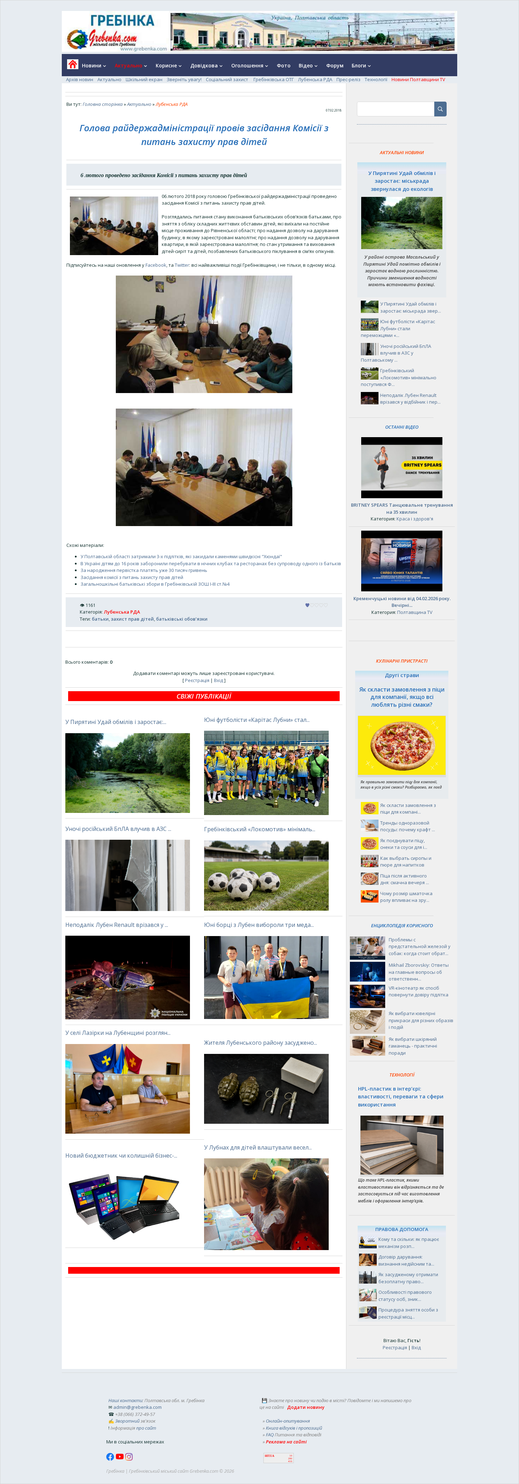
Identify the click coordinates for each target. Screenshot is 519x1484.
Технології (376, 79)
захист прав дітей (132, 619)
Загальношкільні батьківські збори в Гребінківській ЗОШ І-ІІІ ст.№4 (154, 584)
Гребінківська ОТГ (273, 79)
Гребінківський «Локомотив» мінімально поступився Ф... (398, 377)
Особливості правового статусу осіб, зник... (405, 1295)
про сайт (146, 1428)
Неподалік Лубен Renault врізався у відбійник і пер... (410, 398)
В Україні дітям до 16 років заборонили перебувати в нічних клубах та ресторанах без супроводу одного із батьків (210, 563)
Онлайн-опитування (288, 1421)
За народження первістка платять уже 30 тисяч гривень (143, 570)
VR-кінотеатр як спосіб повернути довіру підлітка (418, 991)
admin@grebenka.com (137, 1407)
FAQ (270, 1434)
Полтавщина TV (414, 612)
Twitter (182, 265)
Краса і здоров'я (414, 518)
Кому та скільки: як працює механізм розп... (408, 1242)
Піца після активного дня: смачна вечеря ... (404, 879)
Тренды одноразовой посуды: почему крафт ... (407, 826)
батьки (100, 619)
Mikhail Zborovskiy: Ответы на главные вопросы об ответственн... (419, 972)
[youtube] (120, 1459)
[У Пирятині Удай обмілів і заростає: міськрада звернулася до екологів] (401, 247)
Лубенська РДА (315, 79)
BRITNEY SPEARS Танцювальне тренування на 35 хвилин (402, 508)
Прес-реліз (348, 79)
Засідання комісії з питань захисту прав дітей (131, 577)
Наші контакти (125, 1400)
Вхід (218, 680)
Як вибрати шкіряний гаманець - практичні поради (413, 1046)
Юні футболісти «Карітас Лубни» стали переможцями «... (398, 328)
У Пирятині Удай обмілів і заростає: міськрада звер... (410, 307)
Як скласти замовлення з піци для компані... (408, 808)
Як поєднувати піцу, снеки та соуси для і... (403, 844)
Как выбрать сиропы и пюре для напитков (405, 861)
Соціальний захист (227, 79)
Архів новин (79, 79)
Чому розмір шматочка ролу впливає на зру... (406, 897)
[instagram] (129, 1459)
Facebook (155, 265)
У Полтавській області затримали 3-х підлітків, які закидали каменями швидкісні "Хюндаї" (181, 556)
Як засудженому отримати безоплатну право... (408, 1278)
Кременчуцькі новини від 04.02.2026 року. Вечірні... (402, 602)
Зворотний (127, 1421)
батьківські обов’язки (182, 619)
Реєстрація (197, 680)
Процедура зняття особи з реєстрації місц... (408, 1313)
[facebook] (110, 1459)
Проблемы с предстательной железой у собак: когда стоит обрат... (420, 946)
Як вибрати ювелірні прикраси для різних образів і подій (421, 1020)
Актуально (109, 79)
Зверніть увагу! (184, 79)
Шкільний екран (144, 79)
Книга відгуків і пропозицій (294, 1428)
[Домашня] (70, 66)
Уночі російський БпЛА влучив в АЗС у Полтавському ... (396, 353)
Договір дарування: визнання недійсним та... (406, 1260)
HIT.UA (269, 1456)
